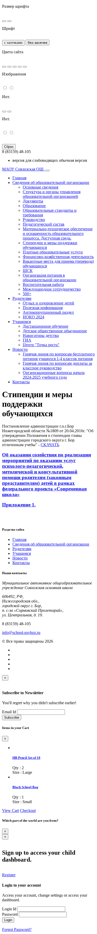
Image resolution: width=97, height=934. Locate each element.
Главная (19, 178)
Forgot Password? (17, 929)
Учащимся (21, 321)
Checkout (28, 810)
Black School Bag (25, 787)
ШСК (28, 270)
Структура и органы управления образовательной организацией (51, 194)
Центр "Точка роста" (41, 345)
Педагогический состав (43, 224)
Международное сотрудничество (52, 289)
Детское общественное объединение (55, 331)
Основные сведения (40, 187)
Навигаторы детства (41, 335)
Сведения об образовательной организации (50, 182)
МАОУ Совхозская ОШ (23, 169)
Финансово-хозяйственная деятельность (58, 256)
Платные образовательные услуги (53, 252)
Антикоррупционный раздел (48, 312)
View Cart (10, 810)
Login (8, 920)
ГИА (27, 340)
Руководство (34, 219)
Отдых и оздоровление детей (48, 303)
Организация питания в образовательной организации (49, 277)
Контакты (21, 382)
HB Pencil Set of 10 (26, 758)
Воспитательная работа (43, 284)
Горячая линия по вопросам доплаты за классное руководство (57, 365)
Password (10, 914)
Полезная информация (43, 307)
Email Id (9, 712)
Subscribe (11, 717)
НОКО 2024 (33, 317)
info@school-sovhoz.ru (21, 632)
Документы (33, 201)
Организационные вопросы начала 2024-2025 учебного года (54, 374)
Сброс (9, 147)
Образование (34, 205)
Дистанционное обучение (45, 326)
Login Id (9, 909)
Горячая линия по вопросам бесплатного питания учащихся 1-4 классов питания (59, 356)
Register (9, 875)
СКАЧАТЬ (50, 445)
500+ (27, 294)
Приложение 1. (19, 504)
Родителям (21, 298)
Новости (20, 349)
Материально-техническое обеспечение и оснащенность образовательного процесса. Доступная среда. (58, 233)
